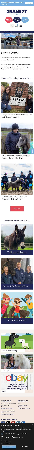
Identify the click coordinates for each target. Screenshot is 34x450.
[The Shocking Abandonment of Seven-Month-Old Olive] (17, 138)
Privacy (19, 403)
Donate (32, 151)
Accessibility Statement (23, 405)
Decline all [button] (25, 446)
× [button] (32, 424)
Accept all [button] (9, 447)
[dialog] (17, 436)
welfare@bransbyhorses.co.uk (7, 414)
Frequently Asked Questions (24, 408)
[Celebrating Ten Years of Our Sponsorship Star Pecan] (17, 179)
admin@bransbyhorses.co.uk (7, 408)
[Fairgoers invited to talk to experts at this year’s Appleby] (17, 97)
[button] (17, 444)
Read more (6, 431)
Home (2, 32)
